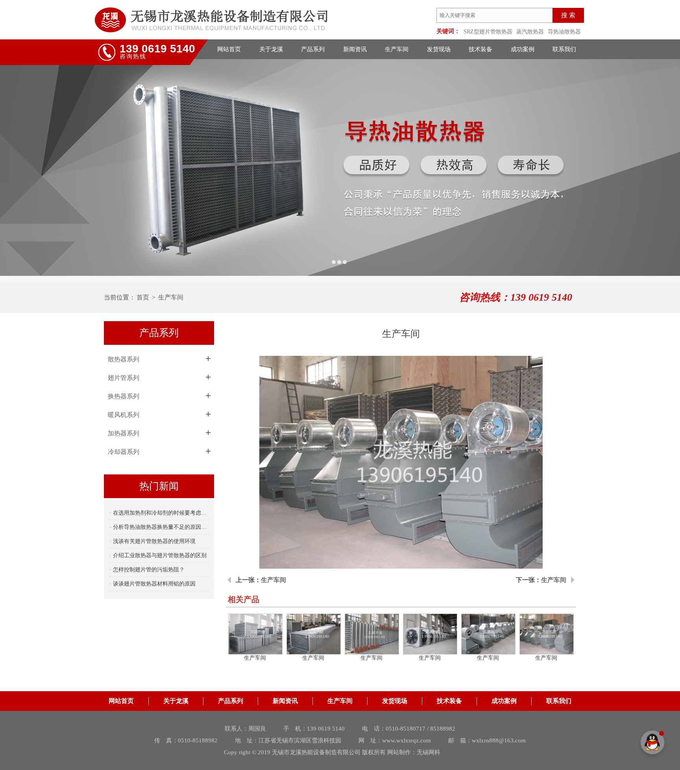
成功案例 (522, 49)
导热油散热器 (564, 32)
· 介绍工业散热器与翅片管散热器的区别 (158, 555)
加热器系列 (123, 433)
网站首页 (229, 49)
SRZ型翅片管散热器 (488, 32)
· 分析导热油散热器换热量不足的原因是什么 (159, 527)
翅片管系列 (123, 377)
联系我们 (564, 49)
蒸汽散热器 (530, 32)
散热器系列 (123, 359)
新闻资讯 (355, 49)
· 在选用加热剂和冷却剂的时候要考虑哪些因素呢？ (159, 513)
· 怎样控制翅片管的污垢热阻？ (147, 570)
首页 (143, 297)
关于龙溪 (271, 49)
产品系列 (313, 49)
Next (666, 167)
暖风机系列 (123, 414)
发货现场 (439, 49)
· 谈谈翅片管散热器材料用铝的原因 (152, 584)
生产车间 (396, 49)
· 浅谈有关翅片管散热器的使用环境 (152, 541)
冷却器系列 (123, 451)
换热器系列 (123, 396)
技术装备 (480, 49)
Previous (14, 167)
